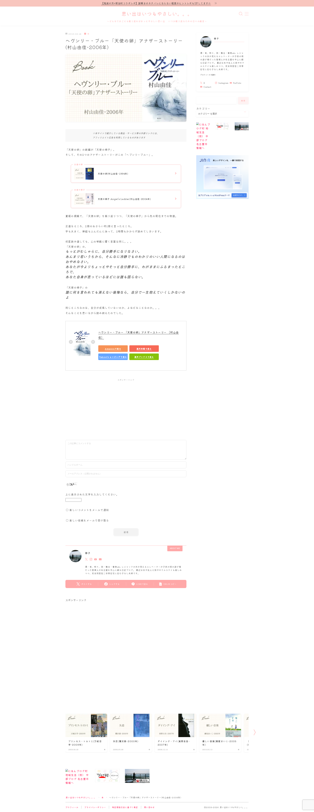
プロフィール (71, 807)
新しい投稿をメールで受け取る (89, 520)
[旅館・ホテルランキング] (242, 126)
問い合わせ (149, 807)
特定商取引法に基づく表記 (125, 807)
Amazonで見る (113, 348)
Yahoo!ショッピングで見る (113, 356)
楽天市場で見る (144, 348)
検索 (243, 100)
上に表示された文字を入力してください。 (92, 494)
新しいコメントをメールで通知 (89, 510)
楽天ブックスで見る (144, 356)
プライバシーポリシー (95, 807)
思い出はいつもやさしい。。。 (157, 14)
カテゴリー (203, 108)
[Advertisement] (125, 408)
